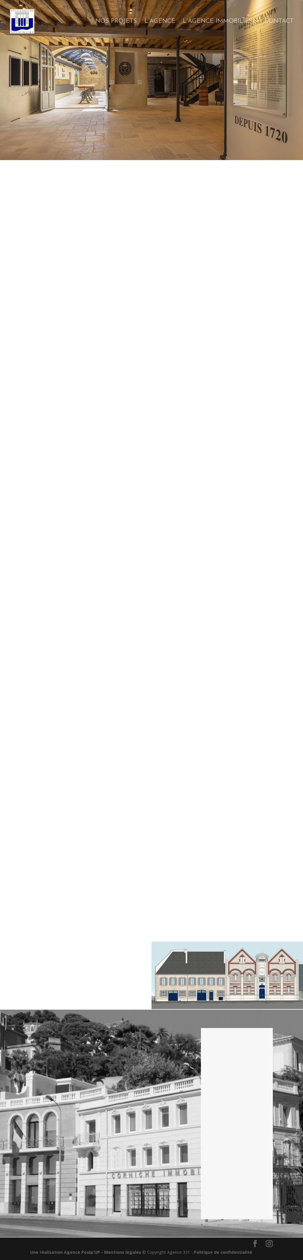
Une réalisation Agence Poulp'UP (65, 1252)
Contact (279, 21)
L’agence (159, 21)
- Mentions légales (121, 1252)
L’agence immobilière (220, 21)
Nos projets (116, 21)
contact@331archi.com (234, 1091)
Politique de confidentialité (223, 1252)
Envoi (255, 1205)
